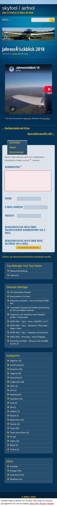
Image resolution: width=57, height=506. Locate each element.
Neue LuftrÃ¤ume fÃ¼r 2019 (41, 133)
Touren (12, 428)
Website (9, 215)
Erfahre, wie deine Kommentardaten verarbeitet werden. (26, 256)
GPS (12, 390)
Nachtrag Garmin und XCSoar (16, 128)
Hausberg (14, 395)
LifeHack (13, 411)
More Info (34, 503)
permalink (46, 118)
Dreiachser (14, 369)
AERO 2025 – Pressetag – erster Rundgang (27, 337)
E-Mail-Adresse (14, 207)
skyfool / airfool (18, 8)
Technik (13, 424)
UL (11, 437)
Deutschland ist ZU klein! (20, 296)
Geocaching (15, 378)
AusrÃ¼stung (15, 365)
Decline (50, 503)
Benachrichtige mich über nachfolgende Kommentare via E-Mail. (25, 230)
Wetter (12, 445)
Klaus (26, 54)
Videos (12, 441)
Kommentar (13, 167)
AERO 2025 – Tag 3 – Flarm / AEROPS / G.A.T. (29, 321)
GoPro (12, 386)
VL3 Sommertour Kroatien (20, 292)
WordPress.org (16, 479)
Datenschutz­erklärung (18, 271)
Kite (11, 407)
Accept (43, 503)
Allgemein (27, 118)
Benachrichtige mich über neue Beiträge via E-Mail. (24, 242)
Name (8, 198)
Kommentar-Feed (17, 475)
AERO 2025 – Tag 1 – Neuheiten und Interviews (29, 333)
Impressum (14, 275)
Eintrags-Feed (15, 471)
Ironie (12, 403)
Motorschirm (15, 420)
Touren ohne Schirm (18, 433)
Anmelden (14, 466)
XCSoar (13, 449)
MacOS (13, 416)
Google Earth (15, 382)
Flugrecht (13, 373)
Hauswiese (14, 399)
